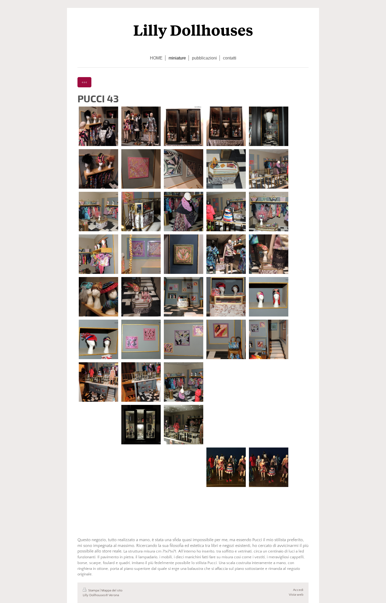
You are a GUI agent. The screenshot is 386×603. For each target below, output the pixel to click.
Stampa (93, 590)
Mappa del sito (111, 590)
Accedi (298, 590)
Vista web (296, 594)
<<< (84, 82)
